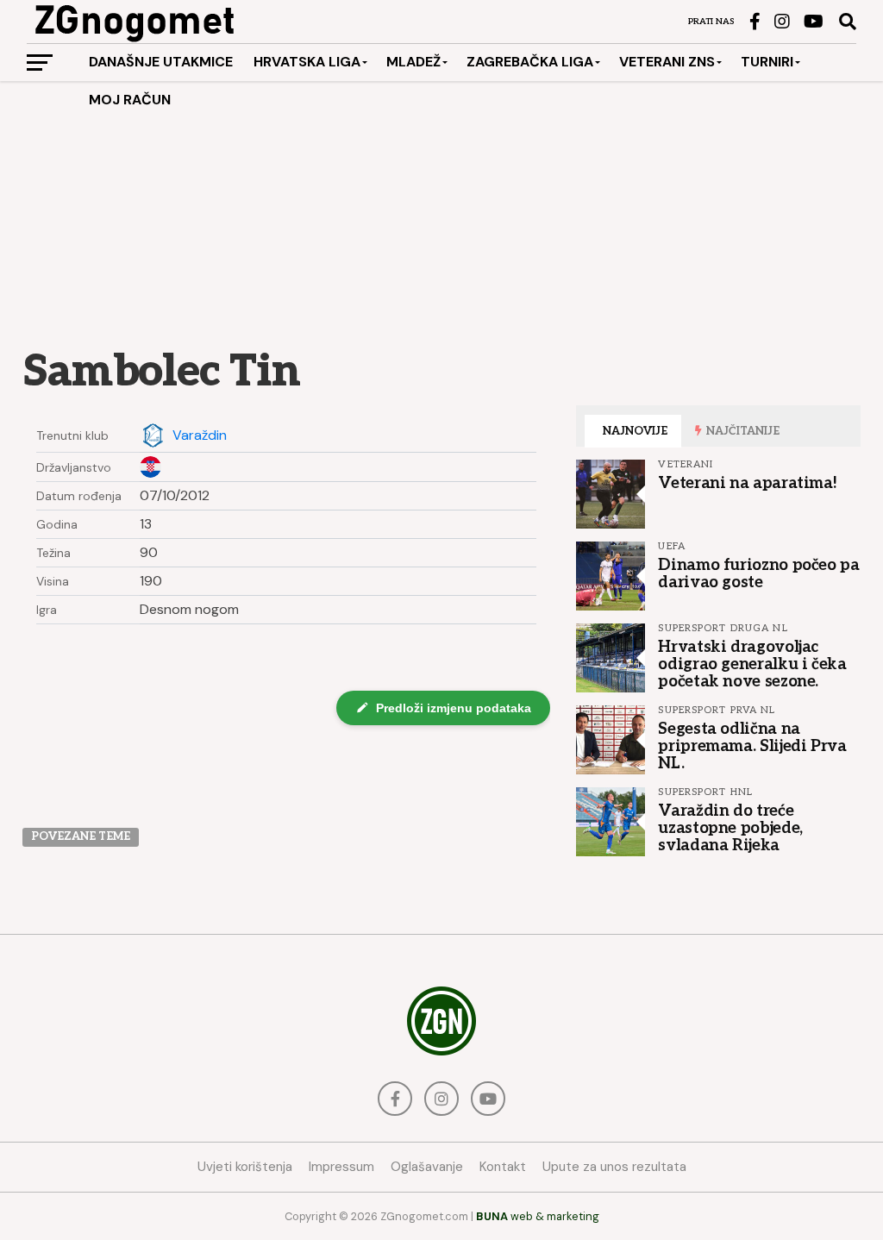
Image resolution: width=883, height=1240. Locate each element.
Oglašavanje (427, 1166)
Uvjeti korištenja (244, 1166)
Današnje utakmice (161, 62)
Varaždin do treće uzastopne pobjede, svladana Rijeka (730, 828)
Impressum (341, 1166)
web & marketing (537, 1216)
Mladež (413, 62)
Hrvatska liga (307, 62)
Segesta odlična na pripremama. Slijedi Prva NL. (752, 746)
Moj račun (130, 100)
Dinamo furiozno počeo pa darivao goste (758, 573)
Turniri (767, 62)
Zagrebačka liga (530, 62)
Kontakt (502, 1166)
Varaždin (199, 435)
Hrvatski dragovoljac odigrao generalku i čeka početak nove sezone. (752, 664)
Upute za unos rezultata (614, 1166)
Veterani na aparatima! (747, 482)
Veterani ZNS (667, 62)
